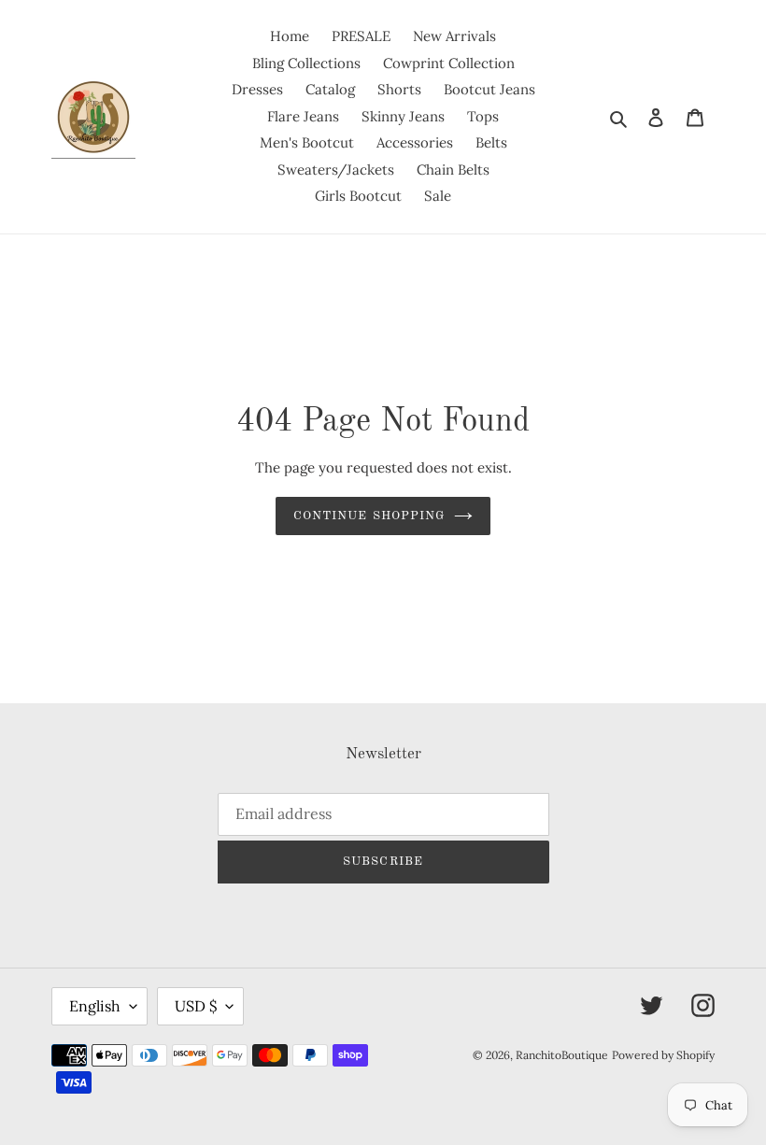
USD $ (196, 1006)
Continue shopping (369, 516)
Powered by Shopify (663, 1055)
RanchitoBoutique (562, 1055)
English (95, 1006)
